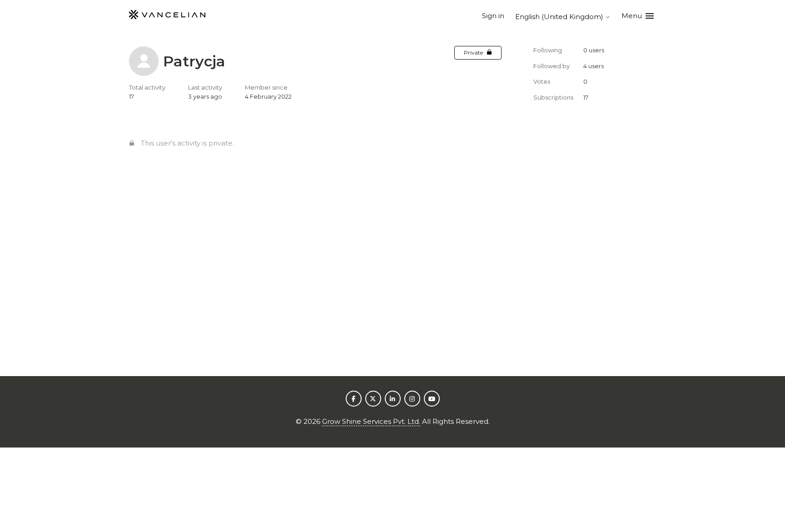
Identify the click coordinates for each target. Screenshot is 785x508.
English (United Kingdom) (560, 16)
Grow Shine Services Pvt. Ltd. (371, 421)
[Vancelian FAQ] (167, 16)
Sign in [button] (493, 15)
